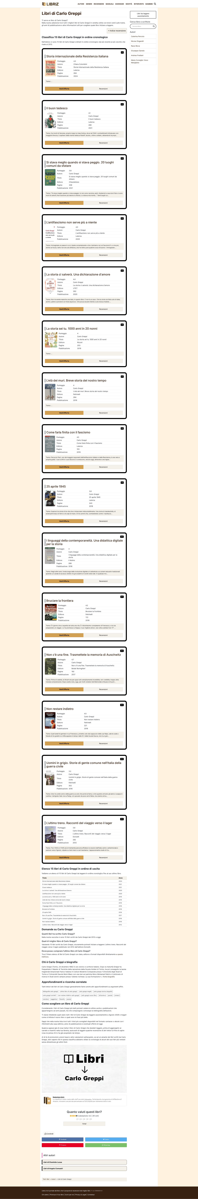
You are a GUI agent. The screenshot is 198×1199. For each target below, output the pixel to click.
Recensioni (99, 4)
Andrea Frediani (137, 55)
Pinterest (63, 1145)
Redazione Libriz (58, 1097)
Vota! (84, 1124)
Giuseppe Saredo (138, 51)
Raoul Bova (135, 46)
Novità (129, 4)
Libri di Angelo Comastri (53, 1168)
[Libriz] (50, 4)
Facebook (63, 1139)
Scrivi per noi (69, 1194)
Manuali (110, 4)
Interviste (139, 4)
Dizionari (119, 4)
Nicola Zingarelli (137, 41)
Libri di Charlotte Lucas (52, 1162)
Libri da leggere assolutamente (143, 14)
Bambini (149, 4)
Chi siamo (45, 1194)
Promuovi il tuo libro (57, 1194)
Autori (81, 4)
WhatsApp (106, 1145)
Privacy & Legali (81, 1194)
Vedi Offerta (64, 89)
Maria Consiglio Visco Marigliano (139, 61)
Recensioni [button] (103, 89)
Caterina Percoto (137, 36)
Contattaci (91, 1194)
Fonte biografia (109, 977)
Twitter (106, 1139)
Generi (89, 4)
